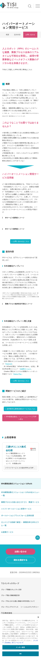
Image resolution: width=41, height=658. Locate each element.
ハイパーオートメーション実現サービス (16, 508)
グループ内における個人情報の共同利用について (18, 601)
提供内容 (17, 35)
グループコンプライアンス (9, 607)
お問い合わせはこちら (21, 241)
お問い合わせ (30, 35)
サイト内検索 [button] (29, 6)
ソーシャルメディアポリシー (30, 607)
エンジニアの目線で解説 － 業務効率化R (20, 524)
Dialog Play (17, 374)
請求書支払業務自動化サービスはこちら (21, 409)
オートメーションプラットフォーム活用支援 (17, 515)
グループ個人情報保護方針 (10, 595)
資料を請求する (20, 559)
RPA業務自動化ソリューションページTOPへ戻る (21, 418)
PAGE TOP (37, 537)
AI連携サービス (25, 369)
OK (20, 654)
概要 (7, 35)
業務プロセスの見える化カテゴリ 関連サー (20, 502)
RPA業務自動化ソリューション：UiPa (16, 483)
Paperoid (8, 364)
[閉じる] (38, 617)
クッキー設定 (20, 647)
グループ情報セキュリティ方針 (11, 589)
